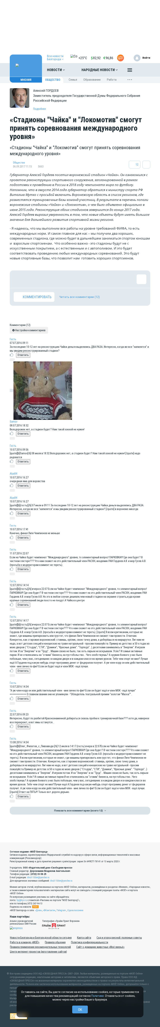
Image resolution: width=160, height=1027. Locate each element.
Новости (55, 70)
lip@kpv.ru (22, 900)
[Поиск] (143, 70)
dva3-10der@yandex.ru (38, 877)
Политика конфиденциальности (89, 942)
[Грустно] (69, 279)
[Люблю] (44, 279)
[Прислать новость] (120, 58)
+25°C (82, 58)
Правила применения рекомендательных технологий (40, 947)
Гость (13, 339)
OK (80, 1009)
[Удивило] (56, 279)
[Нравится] (18, 279)
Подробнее (39, 108)
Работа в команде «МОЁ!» (24, 942)
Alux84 (13, 473)
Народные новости (99, 70)
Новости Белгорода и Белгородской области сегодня (41, 937)
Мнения (25, 80)
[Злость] (82, 279)
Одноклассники (75, 910)
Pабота (111, 79)
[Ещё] (130, 71)
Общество (52, 80)
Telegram (61, 910)
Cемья (73, 79)
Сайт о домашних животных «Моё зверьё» (100, 947)
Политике (97, 995)
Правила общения (55, 942)
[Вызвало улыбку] (31, 279)
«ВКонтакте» (49, 910)
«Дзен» (38, 910)
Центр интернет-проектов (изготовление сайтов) (38, 951)
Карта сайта (84, 937)
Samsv (13, 421)
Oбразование (92, 79)
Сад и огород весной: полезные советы (119, 937)
